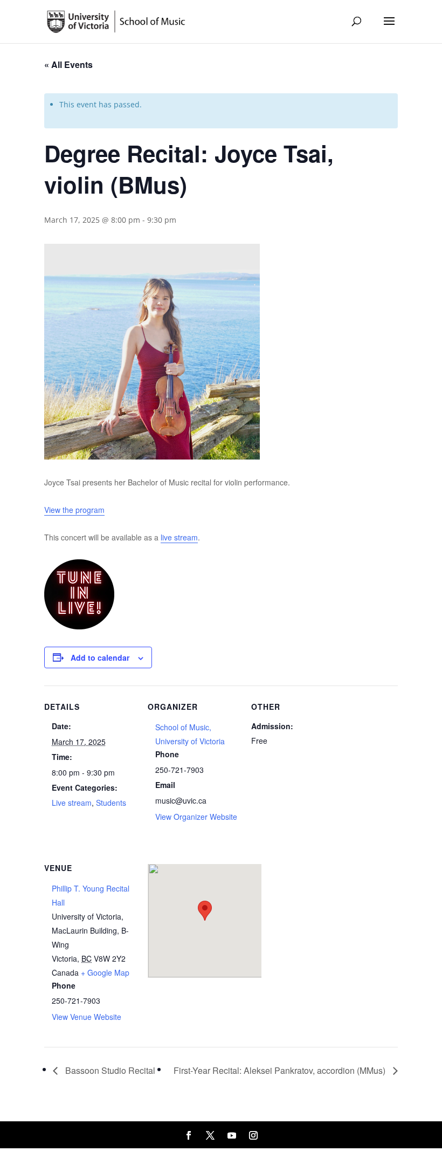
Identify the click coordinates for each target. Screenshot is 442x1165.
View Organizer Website (196, 816)
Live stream (72, 802)
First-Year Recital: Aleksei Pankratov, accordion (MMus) (281, 1070)
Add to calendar (100, 657)
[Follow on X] (210, 1135)
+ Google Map (105, 972)
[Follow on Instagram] (253, 1135)
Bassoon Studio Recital (109, 1070)
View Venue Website (86, 1016)
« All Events (68, 64)
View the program (74, 509)
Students (111, 802)
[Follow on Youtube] (231, 1135)
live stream (179, 537)
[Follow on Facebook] (188, 1135)
